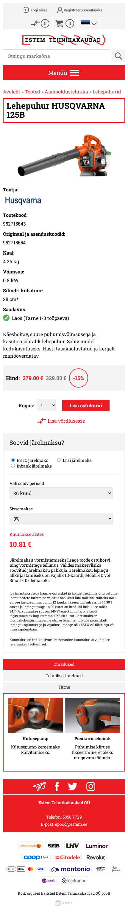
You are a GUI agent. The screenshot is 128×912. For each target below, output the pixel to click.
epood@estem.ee (71, 824)
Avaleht (11, 91)
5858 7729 (72, 817)
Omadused (64, 664)
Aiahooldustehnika (66, 91)
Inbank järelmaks (34, 465)
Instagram (91, 786)
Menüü (57, 72)
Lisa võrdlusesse (66, 421)
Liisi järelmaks (77, 460)
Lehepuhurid (107, 91)
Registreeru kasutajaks (83, 9)
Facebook (56, 786)
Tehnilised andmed (64, 675)
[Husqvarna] (23, 205)
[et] (85, 23)
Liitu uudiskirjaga (39, 786)
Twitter (72, 786)
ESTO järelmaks (32, 460)
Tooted (32, 91)
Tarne (64, 687)
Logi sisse (39, 9)
